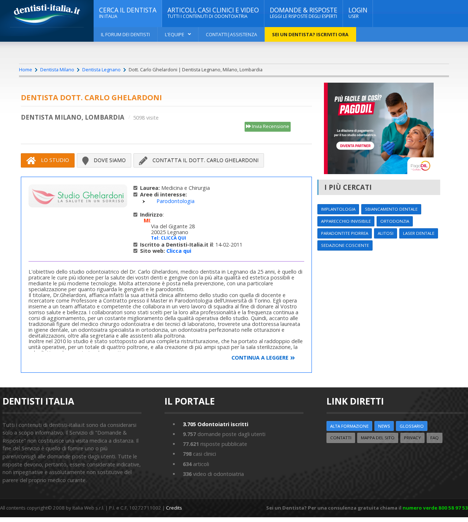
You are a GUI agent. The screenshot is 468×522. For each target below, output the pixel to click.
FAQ (434, 437)
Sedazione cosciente (345, 245)
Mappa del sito (378, 437)
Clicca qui (178, 250)
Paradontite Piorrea (344, 233)
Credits (174, 507)
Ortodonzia (394, 221)
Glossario (412, 426)
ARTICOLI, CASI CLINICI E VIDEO (213, 12)
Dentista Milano (57, 69)
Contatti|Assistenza (231, 34)
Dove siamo (109, 160)
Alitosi (385, 233)
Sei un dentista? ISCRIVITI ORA (310, 34)
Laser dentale (418, 233)
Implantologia (338, 209)
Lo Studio (54, 160)
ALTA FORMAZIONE (349, 426)
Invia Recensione (270, 126)
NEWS (384, 426)
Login (357, 12)
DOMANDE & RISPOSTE (303, 12)
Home (25, 69)
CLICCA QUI (173, 238)
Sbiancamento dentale (391, 209)
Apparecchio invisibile (346, 221)
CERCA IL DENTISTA (127, 12)
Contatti (340, 437)
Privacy (412, 437)
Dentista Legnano (101, 69)
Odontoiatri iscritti (215, 424)
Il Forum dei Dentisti (125, 34)
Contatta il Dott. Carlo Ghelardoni (204, 160)
